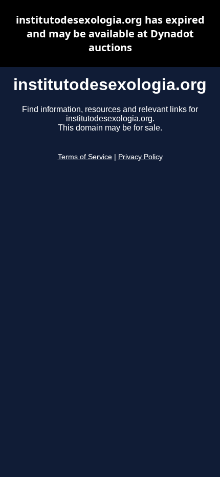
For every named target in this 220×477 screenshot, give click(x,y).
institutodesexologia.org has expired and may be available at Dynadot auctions (110, 33)
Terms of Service (85, 157)
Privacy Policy (140, 157)
